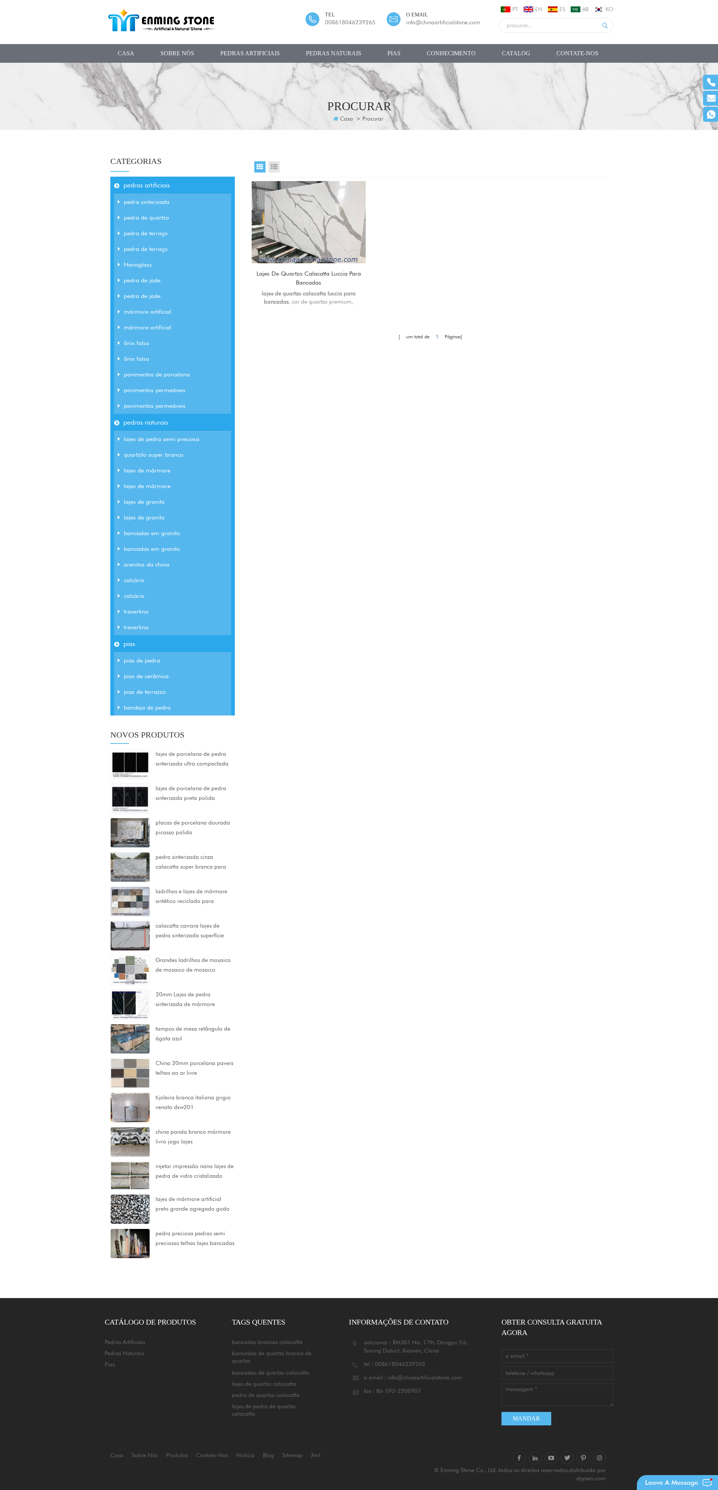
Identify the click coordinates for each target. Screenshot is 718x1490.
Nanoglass (138, 264)
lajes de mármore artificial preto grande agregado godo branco (193, 1205)
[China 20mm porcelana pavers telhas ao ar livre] (130, 1073)
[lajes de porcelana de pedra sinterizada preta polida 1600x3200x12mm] (130, 798)
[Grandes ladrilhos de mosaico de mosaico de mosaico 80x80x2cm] (130, 969)
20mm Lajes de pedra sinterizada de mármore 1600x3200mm (185, 1000)
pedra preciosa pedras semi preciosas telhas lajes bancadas (195, 1238)
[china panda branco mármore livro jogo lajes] (130, 1141)
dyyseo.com (591, 1478)
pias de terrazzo (145, 691)
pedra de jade (142, 280)
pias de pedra (142, 660)
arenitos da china (146, 564)
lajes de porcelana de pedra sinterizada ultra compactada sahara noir (192, 760)
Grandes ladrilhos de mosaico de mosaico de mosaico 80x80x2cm (193, 966)
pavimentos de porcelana (157, 374)
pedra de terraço (146, 233)
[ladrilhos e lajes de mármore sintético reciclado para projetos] (130, 901)
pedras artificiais (250, 53)
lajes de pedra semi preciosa (161, 439)
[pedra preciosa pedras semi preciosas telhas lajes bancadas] (130, 1242)
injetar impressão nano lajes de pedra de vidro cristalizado (195, 1171)
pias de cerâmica (146, 676)
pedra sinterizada (146, 201)
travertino (136, 611)
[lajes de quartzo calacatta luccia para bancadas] (309, 222)
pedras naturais (333, 53)
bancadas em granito (152, 533)
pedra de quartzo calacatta (266, 1395)
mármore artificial (147, 311)
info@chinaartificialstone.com (443, 22)
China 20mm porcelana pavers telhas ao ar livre (194, 1068)
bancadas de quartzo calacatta (270, 1372)
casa (126, 53)
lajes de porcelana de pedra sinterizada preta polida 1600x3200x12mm (191, 794)
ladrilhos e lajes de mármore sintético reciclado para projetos (191, 897)
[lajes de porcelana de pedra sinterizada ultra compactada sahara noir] (130, 763)
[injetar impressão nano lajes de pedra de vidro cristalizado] (130, 1174)
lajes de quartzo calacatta (264, 1384)
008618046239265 (350, 22)
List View (274, 167)
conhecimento (451, 53)
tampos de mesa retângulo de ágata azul (193, 1033)
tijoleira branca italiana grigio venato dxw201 (193, 1102)
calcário (134, 580)
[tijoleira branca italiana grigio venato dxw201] (130, 1107)
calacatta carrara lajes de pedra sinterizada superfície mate (190, 931)
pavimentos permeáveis (154, 390)
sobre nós (177, 53)
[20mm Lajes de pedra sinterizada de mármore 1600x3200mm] (130, 1004)
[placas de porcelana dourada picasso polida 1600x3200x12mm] (130, 832)
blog (268, 1455)
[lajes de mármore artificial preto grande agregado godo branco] (130, 1208)
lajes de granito (144, 501)
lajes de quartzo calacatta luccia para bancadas (309, 278)
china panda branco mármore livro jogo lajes (193, 1137)
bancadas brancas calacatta (267, 1342)
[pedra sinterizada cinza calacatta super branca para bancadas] (130, 866)
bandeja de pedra (147, 707)
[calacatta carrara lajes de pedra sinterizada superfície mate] (130, 935)
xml (315, 1455)
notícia (245, 1455)
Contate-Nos (577, 53)
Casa (346, 118)
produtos (177, 1455)
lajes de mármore (147, 470)
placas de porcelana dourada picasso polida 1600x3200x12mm (193, 828)
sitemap (292, 1455)
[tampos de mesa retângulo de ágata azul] (130, 1038)
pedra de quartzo (146, 217)
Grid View (260, 167)
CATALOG (516, 53)
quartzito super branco (153, 454)
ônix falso (136, 343)
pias (394, 53)
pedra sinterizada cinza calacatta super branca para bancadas (191, 863)
